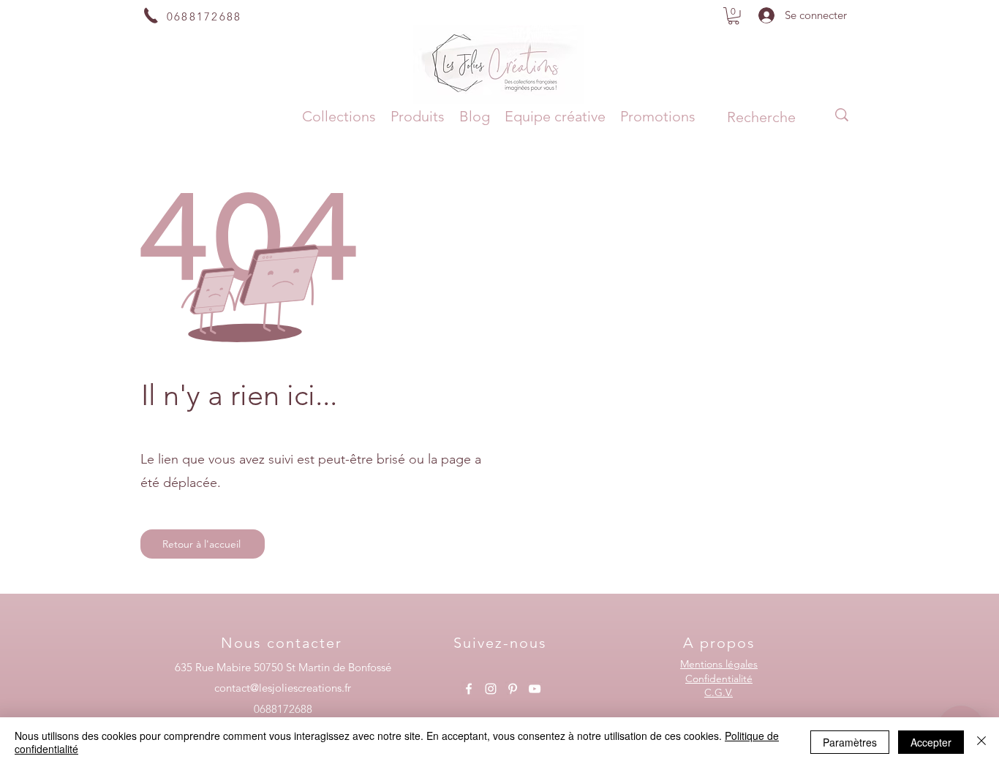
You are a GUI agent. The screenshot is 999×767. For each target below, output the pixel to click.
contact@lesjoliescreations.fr (282, 688)
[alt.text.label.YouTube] (534, 688)
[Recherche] (841, 114)
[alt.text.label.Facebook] (468, 688)
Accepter (931, 742)
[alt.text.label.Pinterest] (512, 688)
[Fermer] (981, 742)
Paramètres (850, 742)
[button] (733, 16)
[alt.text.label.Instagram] (490, 688)
